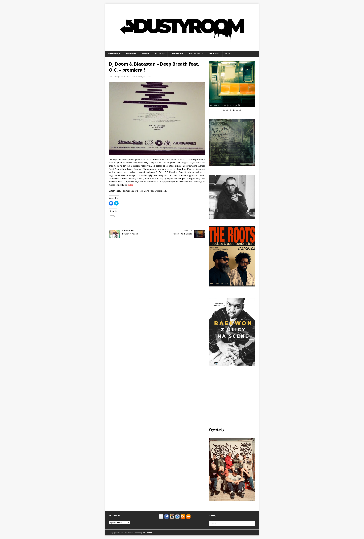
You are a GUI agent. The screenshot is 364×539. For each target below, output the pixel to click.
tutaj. (130, 185)
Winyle (145, 53)
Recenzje (160, 53)
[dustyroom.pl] (182, 49)
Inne (227, 53)
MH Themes (147, 532)
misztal (132, 76)
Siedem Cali (176, 53)
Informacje (114, 53)
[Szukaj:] (232, 523)
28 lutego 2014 (118, 76)
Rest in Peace (196, 53)
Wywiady (131, 53)
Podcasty (214, 53)
